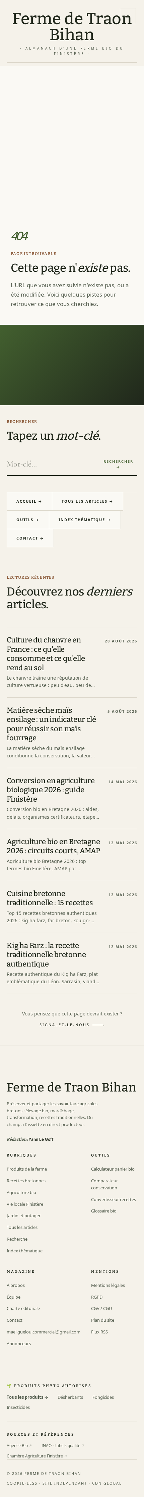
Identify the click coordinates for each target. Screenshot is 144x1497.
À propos (16, 1285)
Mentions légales (108, 1285)
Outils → (28, 519)
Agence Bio (19, 1445)
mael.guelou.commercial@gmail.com (43, 1332)
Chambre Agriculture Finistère (37, 1456)
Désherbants (70, 1397)
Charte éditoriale (23, 1308)
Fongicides (103, 1397)
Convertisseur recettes (113, 1199)
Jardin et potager (24, 1215)
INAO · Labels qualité (63, 1445)
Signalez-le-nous (65, 1024)
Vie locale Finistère (25, 1204)
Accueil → (29, 501)
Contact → (30, 538)
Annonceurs (19, 1343)
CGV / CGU (101, 1308)
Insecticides (18, 1407)
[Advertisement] (72, 138)
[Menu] (128, 16)
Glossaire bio (104, 1211)
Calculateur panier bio (113, 1169)
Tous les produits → (27, 1397)
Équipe (13, 1297)
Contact (14, 1320)
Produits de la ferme (27, 1169)
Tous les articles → (88, 501)
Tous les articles (22, 1227)
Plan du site (102, 1320)
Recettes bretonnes (26, 1181)
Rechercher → (118, 464)
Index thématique (25, 1251)
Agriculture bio (21, 1192)
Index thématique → (85, 519)
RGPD (96, 1297)
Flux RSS (99, 1332)
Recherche (17, 1239)
